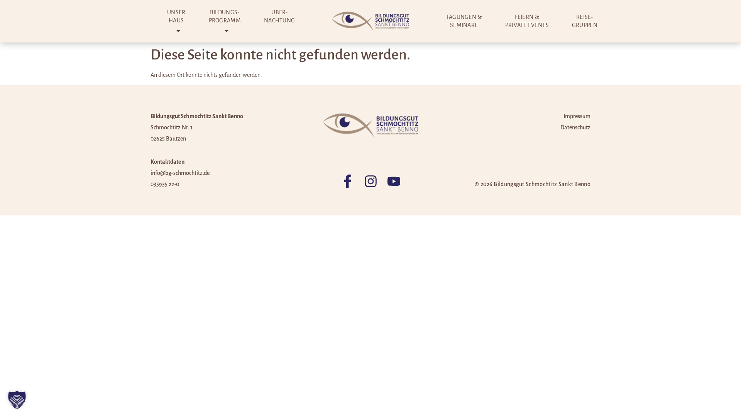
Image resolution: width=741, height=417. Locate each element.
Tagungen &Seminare (464, 21)
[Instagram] (370, 181)
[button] (17, 400)
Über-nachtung (279, 16)
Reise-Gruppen (584, 21)
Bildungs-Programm (225, 16)
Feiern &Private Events (527, 21)
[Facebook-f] (347, 181)
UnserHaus (176, 16)
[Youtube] (394, 181)
